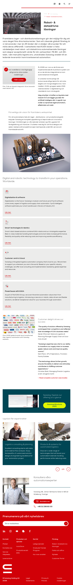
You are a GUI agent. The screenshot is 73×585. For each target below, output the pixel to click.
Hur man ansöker (39, 554)
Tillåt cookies (19, 80)
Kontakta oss (7, 548)
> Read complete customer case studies (52, 378)
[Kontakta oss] (55, 4)
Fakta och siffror (58, 550)
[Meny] (69, 4)
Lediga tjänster (38, 544)
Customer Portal (58, 558)
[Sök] (64, 4)
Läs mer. (8, 212)
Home (45, 13)
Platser (5, 544)
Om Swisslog (54, 14)
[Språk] (59, 4)
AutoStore (20, 546)
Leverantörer (7, 558)
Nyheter (55, 554)
